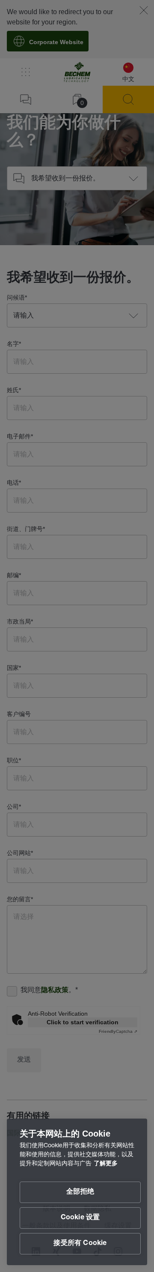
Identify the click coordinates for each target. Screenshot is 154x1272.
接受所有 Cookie (80, 1243)
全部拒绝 (80, 1192)
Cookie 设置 (80, 1218)
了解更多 (106, 1164)
